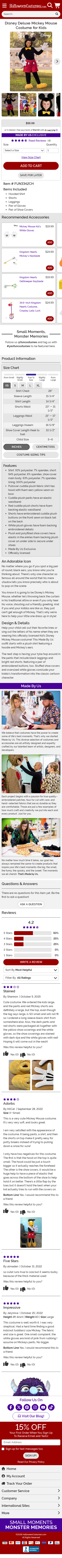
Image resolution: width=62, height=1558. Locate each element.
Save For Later (31, 175)
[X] (19, 1407)
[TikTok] (51, 1407)
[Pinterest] (27, 1407)
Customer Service (15, 1491)
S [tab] (15, 385)
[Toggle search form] (49, 5)
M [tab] (22, 385)
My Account (16, 1476)
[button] (57, 5)
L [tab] (30, 385)
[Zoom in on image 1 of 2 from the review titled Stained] (19, 1075)
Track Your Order (19, 1484)
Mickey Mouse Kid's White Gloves (30, 228)
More (5, 1513)
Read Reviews (37, 140)
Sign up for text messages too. (24, 1448)
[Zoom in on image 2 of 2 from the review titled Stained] (42, 1075)
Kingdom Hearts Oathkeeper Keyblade (31, 279)
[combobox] (27, 14)
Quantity (51, 144)
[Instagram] (35, 1407)
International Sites (16, 1506)
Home (11, 1469)
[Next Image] (57, 61)
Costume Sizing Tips (31, 454)
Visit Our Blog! (32, 1416)
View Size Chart (31, 157)
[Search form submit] (56, 14)
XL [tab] (38, 385)
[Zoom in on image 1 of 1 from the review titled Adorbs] (31, 1232)
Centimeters (45, 446)
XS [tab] (7, 385)
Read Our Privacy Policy (31, 1461)
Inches (16, 446)
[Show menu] (4, 5)
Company (9, 1498)
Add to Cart (31, 166)
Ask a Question (31, 904)
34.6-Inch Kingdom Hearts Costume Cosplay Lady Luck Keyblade (30, 308)
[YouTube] (43, 1407)
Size (5, 144)
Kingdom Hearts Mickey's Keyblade (30, 254)
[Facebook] (10, 1407)
